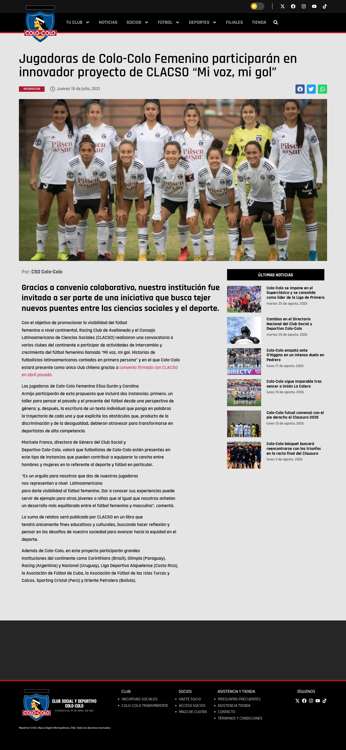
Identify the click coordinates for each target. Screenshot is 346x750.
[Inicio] (40, 24)
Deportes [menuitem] (199, 22)
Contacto (226, 712)
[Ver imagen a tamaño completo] (173, 180)
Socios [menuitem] (134, 22)
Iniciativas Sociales (140, 699)
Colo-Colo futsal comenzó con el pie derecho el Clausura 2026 (295, 415)
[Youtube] (317, 700)
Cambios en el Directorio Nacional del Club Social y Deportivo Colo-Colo (289, 323)
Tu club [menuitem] (74, 22)
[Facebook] (304, 700)
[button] (276, 22)
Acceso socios (192, 706)
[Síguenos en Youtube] (314, 6)
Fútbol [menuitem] (165, 22)
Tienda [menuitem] (259, 22)
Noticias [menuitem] (108, 22)
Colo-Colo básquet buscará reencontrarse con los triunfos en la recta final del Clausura (294, 448)
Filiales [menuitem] (234, 22)
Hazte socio (190, 699)
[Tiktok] (324, 6)
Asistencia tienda (234, 706)
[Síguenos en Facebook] (293, 6)
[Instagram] (310, 700)
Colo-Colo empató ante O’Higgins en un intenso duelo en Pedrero (295, 355)
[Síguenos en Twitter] (282, 6)
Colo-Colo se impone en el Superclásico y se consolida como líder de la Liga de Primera (295, 292)
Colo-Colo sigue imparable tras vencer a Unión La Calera (294, 384)
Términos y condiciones (240, 718)
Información (32, 89)
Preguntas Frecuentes (239, 699)
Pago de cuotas (193, 712)
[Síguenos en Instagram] (303, 6)
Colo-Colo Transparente (145, 706)
